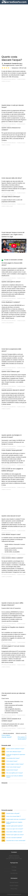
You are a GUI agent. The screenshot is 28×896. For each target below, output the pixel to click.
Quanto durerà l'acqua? (12, 770)
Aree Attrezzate (14, 873)
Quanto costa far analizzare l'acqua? (15, 748)
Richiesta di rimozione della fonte (9, 79)
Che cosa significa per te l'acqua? (14, 772)
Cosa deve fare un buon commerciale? (15, 840)
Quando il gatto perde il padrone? (14, 825)
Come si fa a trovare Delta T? (13, 816)
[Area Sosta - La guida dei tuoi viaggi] (14, 3)
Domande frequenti (14, 882)
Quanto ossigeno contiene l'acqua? (15, 764)
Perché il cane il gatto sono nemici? (15, 834)
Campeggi (14, 870)
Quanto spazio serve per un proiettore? (16, 819)
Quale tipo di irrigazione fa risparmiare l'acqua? (15, 755)
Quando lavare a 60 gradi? (13, 813)
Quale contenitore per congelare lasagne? (14, 823)
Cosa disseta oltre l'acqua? (13, 758)
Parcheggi (14, 867)
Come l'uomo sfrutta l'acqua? (13, 767)
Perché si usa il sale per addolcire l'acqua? (14, 776)
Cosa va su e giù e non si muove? (14, 828)
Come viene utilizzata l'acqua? (13, 751)
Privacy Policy (14, 888)
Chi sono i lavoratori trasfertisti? (14, 837)
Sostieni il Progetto (14, 885)
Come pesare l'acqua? (11, 761)
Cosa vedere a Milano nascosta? (14, 831)
